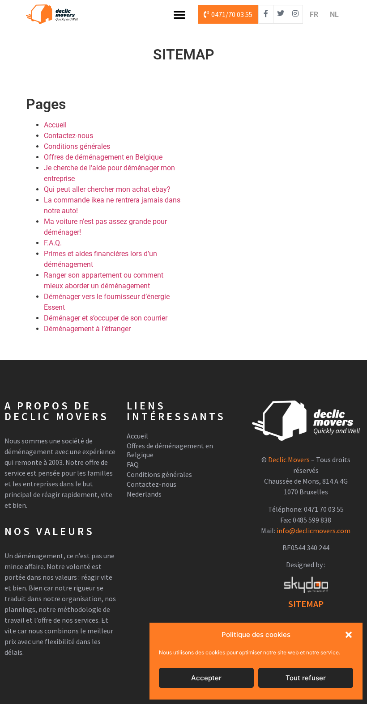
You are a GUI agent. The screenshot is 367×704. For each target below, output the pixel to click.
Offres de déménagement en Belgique (103, 157)
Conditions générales (77, 146)
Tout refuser (306, 678)
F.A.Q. (53, 243)
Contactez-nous (68, 135)
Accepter (206, 678)
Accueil (55, 125)
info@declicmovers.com (313, 530)
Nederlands (144, 493)
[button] (348, 634)
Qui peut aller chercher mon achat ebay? (107, 189)
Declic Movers (289, 459)
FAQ (133, 464)
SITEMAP (306, 603)
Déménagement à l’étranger (87, 329)
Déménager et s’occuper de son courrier (105, 318)
